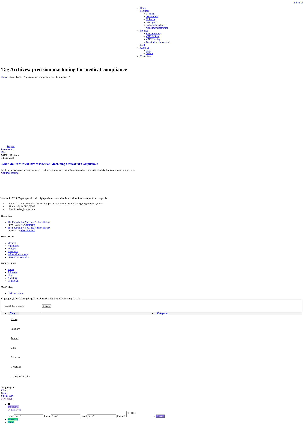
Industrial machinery (156, 25)
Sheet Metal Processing (157, 42)
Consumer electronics (157, 27)
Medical (150, 13)
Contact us (13, 280)
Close (4, 390)
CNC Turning (153, 39)
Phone (11, 422)
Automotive (152, 16)
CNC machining (16, 293)
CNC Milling (153, 36)
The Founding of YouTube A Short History (29, 222)
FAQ (148, 50)
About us (12, 278)
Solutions (12, 272)
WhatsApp (13, 419)
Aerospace (151, 22)
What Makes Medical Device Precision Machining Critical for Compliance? (49, 163)
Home (4, 77)
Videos (149, 53)
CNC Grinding (153, 33)
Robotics (150, 19)
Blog (3, 152)
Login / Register (22, 376)
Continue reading (9, 172)
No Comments (28, 224)
